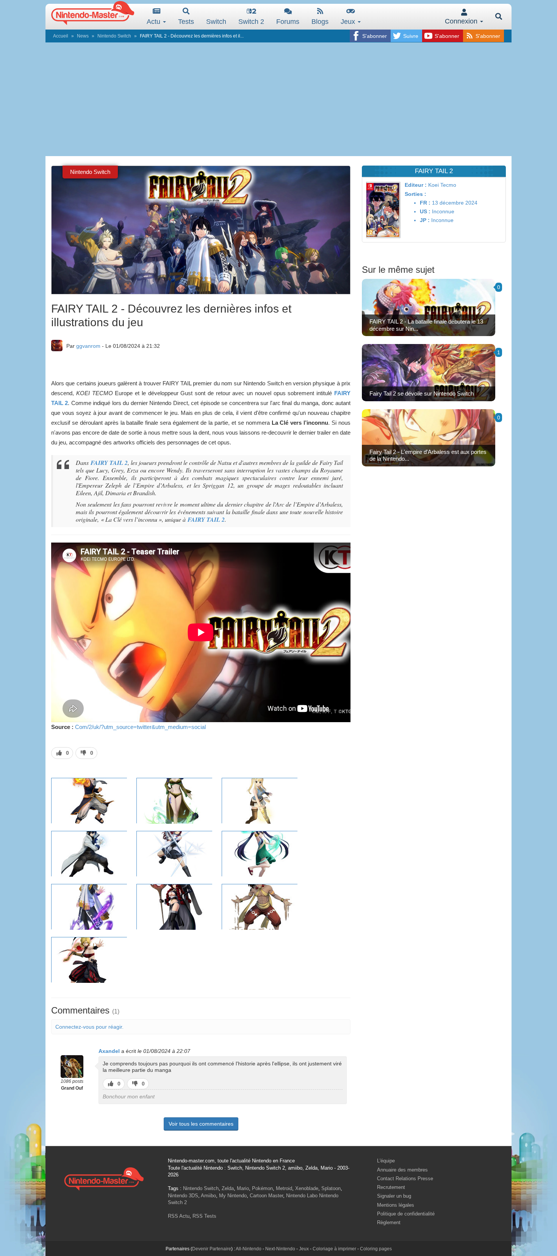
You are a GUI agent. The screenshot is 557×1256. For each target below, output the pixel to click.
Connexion (462, 21)
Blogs (320, 21)
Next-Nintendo (280, 1248)
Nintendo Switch (114, 36)
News (83, 36)
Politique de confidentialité (406, 1214)
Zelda (228, 1188)
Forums (287, 21)
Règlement (389, 1222)
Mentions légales (395, 1205)
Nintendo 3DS (183, 1195)
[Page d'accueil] (103, 1177)
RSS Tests (204, 1216)
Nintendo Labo (302, 1195)
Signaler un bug (394, 1196)
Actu (154, 21)
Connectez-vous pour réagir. (89, 1027)
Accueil (60, 36)
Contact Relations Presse (405, 1178)
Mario (243, 1188)
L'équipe (386, 1161)
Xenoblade (306, 1188)
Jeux (349, 21)
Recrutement (391, 1187)
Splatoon (331, 1188)
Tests (186, 21)
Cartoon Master (266, 1195)
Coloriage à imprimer (334, 1248)
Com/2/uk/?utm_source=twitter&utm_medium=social (140, 727)
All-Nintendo (248, 1248)
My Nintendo (233, 1195)
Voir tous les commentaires (201, 1124)
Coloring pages (376, 1248)
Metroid (284, 1188)
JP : (425, 220)
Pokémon (262, 1188)
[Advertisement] (278, 99)
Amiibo (208, 1195)
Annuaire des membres (402, 1170)
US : (425, 211)
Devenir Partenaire (211, 1248)
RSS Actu (178, 1216)
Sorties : (415, 194)
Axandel (109, 1051)
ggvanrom (88, 346)
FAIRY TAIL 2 (109, 462)
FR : (425, 203)
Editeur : (416, 185)
